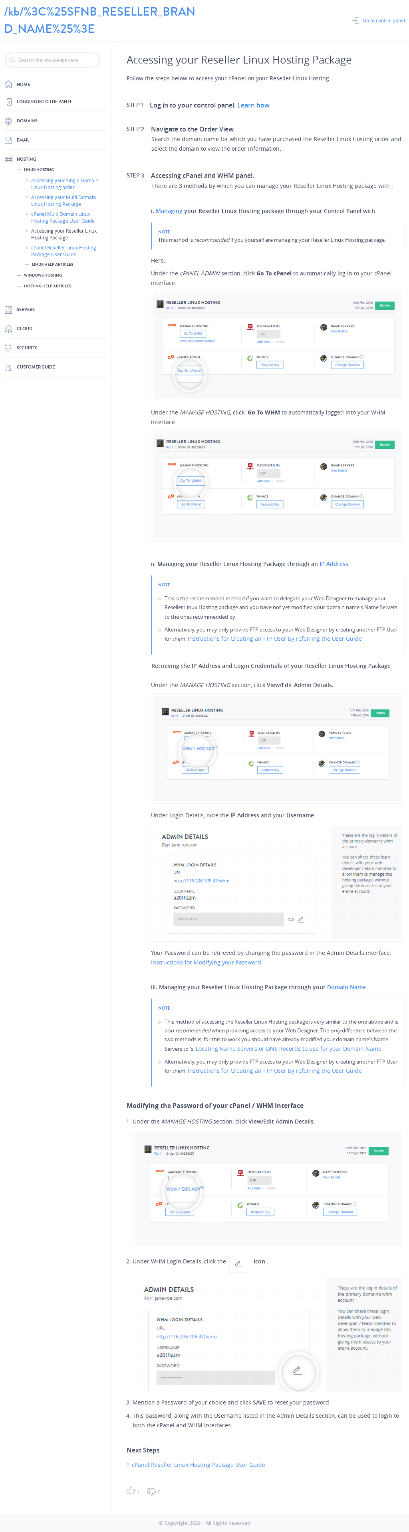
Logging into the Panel (44, 102)
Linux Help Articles (52, 264)
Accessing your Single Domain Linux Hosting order (64, 183)
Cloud (24, 329)
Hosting (26, 159)
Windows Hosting (43, 275)
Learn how (253, 105)
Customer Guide (36, 367)
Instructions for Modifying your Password (206, 962)
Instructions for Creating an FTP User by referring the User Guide (275, 638)
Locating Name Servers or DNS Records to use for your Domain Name (288, 1048)
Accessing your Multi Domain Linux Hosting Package (63, 200)
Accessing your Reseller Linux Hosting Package (64, 234)
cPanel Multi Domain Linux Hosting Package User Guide (63, 217)
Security (27, 348)
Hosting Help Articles (47, 286)
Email (23, 140)
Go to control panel (384, 20)
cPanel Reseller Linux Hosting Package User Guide (63, 250)
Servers (26, 310)
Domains (27, 121)
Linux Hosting (39, 170)
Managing (169, 211)
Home (23, 85)
